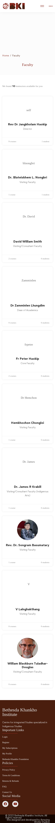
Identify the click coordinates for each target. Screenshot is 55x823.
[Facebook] (5, 804)
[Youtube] (15, 804)
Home (5, 55)
